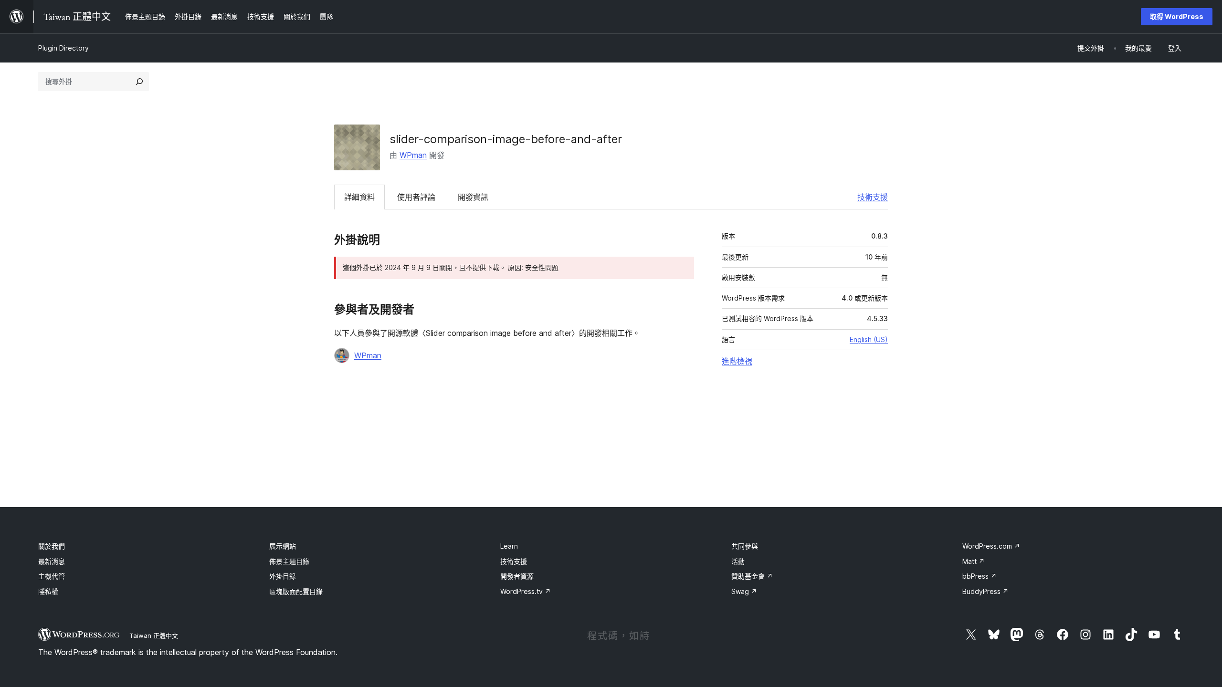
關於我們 (51, 546)
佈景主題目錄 (289, 561)
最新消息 (51, 561)
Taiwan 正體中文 (153, 635)
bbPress (979, 576)
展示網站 (282, 546)
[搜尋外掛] (139, 81)
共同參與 (744, 546)
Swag (744, 591)
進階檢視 (737, 361)
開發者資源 (517, 576)
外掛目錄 (282, 576)
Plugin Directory (63, 48)
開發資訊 (473, 197)
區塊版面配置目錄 (296, 591)
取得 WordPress (1176, 16)
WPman (413, 155)
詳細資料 (359, 197)
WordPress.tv (525, 591)
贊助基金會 (752, 576)
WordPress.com (991, 546)
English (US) (869, 339)
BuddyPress (985, 591)
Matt (973, 561)
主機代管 (51, 576)
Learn (509, 546)
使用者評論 (416, 197)
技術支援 (872, 197)
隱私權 (48, 591)
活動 (738, 561)
